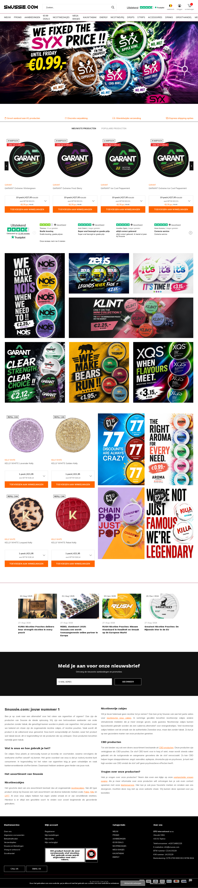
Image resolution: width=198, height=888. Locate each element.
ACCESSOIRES (155, 17)
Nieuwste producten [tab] (84, 128)
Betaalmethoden (11, 839)
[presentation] (6, 166)
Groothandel (9, 853)
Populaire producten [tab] (113, 128)
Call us (14, 869)
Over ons (8, 831)
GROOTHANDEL (184, 17)
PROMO (18, 17)
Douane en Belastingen (14, 846)
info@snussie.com (171, 847)
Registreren (50, 831)
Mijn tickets (49, 839)
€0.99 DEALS (46, 17)
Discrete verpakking (77, 118)
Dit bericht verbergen (132, 883)
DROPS (130, 17)
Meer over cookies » (158, 883)
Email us (36, 869)
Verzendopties (10, 842)
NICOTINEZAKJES (61, 17)
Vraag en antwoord (12, 850)
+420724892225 (175, 843)
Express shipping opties (181, 118)
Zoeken (113, 7)
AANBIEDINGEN (32, 17)
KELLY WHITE (10, 460)
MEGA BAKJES (76, 17)
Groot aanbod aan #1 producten (23, 118)
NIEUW (7, 17)
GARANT (56, 185)
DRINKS (169, 17)
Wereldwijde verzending (128, 118)
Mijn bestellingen (52, 835)
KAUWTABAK (90, 17)
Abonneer (128, 681)
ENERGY (104, 17)
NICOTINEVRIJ (117, 17)
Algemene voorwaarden (14, 835)
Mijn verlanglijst (51, 842)
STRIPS (141, 17)
